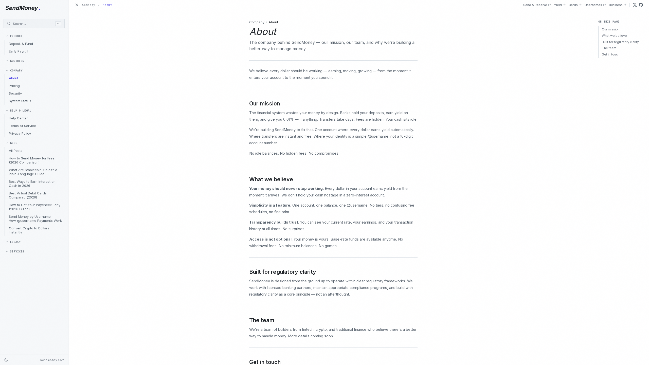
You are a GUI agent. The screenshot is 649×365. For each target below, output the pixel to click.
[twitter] (635, 5)
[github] (641, 5)
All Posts (15, 151)
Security (15, 93)
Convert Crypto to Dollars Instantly (29, 230)
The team (609, 48)
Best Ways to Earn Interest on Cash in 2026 (32, 183)
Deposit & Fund (21, 44)
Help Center (18, 118)
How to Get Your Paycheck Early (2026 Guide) (34, 207)
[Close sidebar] (77, 5)
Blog (13, 143)
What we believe (614, 36)
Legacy (15, 242)
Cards (573, 5)
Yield (558, 5)
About (13, 78)
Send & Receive (535, 5)
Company (16, 70)
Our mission (611, 29)
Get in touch (611, 54)
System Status (20, 101)
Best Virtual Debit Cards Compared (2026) (28, 195)
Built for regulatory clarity (620, 42)
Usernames (593, 5)
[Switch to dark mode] (6, 360)
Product (16, 36)
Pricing (14, 86)
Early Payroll (18, 51)
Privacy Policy (20, 133)
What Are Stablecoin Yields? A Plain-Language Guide (33, 172)
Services (17, 251)
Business (17, 61)
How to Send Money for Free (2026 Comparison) (32, 160)
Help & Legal (20, 110)
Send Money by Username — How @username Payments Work (35, 218)
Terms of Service (22, 126)
